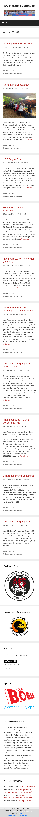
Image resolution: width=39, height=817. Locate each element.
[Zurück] (7, 655)
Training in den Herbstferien (18, 43)
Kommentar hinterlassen (14, 74)
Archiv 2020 (9, 71)
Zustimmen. (23, 815)
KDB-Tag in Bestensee (15, 159)
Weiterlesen (30, 139)
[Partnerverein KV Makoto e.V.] (19, 626)
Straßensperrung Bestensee (18, 475)
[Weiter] (32, 655)
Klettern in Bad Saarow (16, 84)
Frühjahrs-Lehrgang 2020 (17, 521)
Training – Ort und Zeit (26, 786)
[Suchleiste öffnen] (36, 23)
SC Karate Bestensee (19, 5)
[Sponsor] (19, 709)
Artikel (16, 245)
